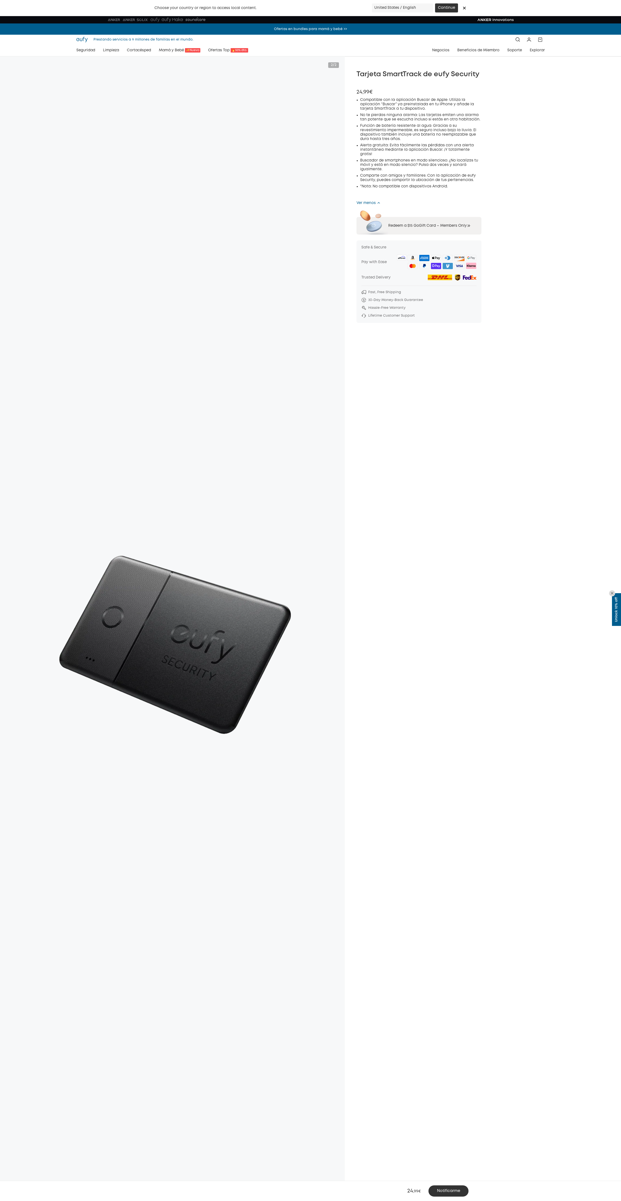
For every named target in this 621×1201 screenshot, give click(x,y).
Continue (446, 8)
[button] (464, 8)
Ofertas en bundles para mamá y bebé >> (310, 29)
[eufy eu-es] (83, 39)
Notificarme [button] (448, 1191)
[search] (517, 39)
